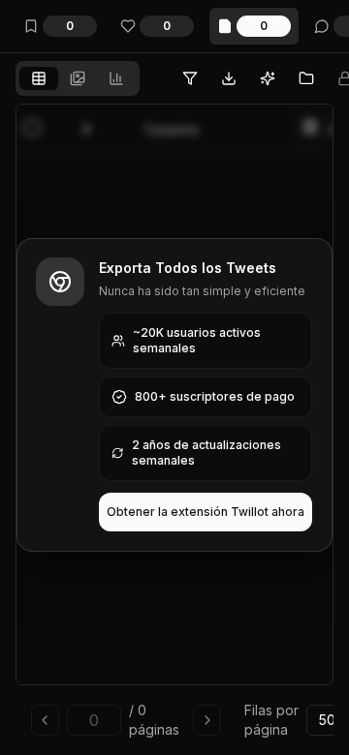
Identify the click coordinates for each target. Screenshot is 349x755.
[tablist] (78, 78)
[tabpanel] (174, 425)
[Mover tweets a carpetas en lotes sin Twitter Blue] (306, 78)
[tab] (38, 78)
